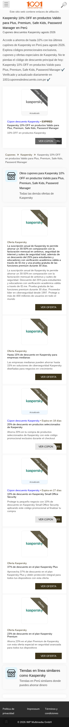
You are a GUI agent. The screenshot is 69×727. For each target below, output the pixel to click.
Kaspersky (26, 154)
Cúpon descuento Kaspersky (23, 121)
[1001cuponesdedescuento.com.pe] (34, 5)
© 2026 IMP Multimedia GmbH (35, 722)
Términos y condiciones (51, 711)
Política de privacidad (8, 711)
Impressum (33, 708)
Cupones (10, 154)
